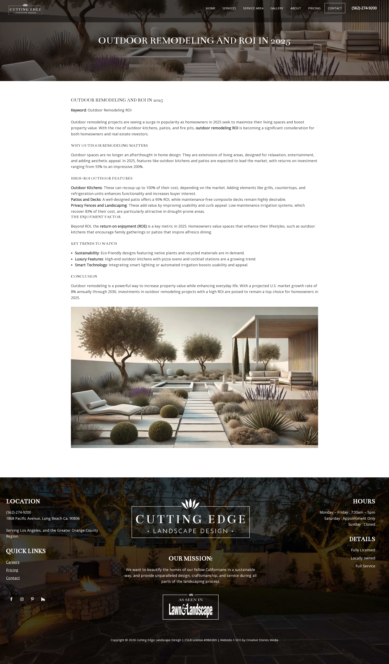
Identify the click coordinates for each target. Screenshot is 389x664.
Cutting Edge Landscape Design (159, 640)
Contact (13, 577)
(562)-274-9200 (364, 7)
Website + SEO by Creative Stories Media (249, 640)
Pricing (12, 570)
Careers (12, 562)
